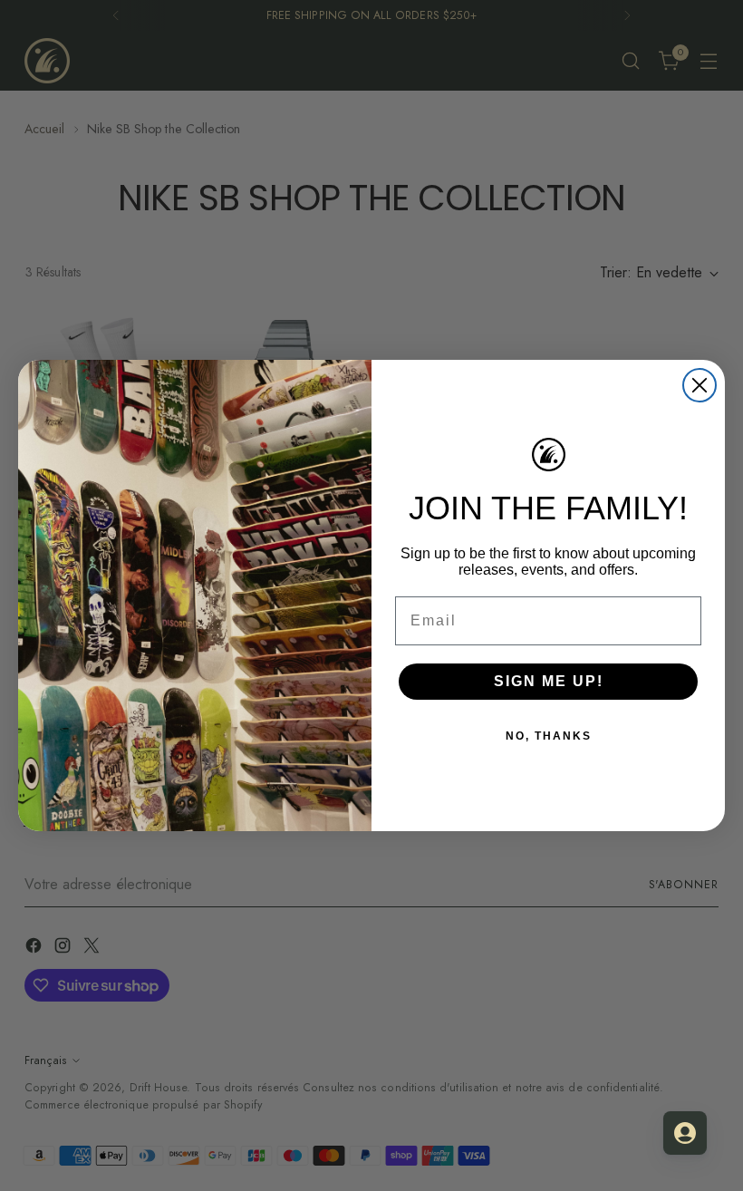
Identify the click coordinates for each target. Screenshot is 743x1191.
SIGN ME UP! (548, 681)
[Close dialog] (699, 385)
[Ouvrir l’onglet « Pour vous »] (685, 1133)
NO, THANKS (549, 736)
